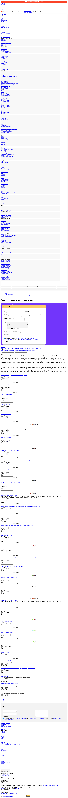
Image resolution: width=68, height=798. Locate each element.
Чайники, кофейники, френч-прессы (9, 129)
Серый (53, 355)
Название (12, 348)
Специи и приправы (5, 224)
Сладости (3, 222)
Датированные (4, 49)
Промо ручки (4, 57)
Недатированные (4, 47)
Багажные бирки (4, 150)
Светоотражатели (4, 145)
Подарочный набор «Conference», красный (10, 482)
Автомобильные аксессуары (7, 158)
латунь (5, 368)
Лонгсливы (3, 167)
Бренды (2, 735)
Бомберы (3, 174)
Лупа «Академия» (5, 652)
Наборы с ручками (5, 68)
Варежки (3, 188)
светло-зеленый (51, 357)
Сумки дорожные (4, 104)
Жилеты (2, 176)
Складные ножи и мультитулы (7, 154)
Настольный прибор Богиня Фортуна (9, 692)
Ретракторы (3, 144)
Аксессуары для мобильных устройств (9, 83)
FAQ (2, 738)
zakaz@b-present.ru (28, 12)
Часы (2, 197)
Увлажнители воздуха (5, 86)
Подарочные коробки (5, 227)
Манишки (3, 185)
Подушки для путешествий (7, 149)
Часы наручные (4, 244)
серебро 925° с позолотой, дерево (14, 371)
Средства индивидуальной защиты (8, 235)
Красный (9, 355)
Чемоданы (3, 108)
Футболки (3, 161)
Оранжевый (19, 355)
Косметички (3, 234)
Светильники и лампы (6, 201)
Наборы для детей (5, 271)
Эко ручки (3, 58)
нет (61, 371)
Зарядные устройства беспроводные (9, 76)
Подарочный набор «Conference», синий (10, 450)
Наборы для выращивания (6, 280)
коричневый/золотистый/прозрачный (13, 363)
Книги (2, 247)
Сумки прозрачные (5, 105)
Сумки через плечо (5, 101)
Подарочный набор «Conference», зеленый (10, 589)
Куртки (2, 173)
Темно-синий (48, 355)
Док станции (3, 78)
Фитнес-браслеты (4, 81)
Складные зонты (4, 206)
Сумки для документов (6, 100)
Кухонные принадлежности (7, 131)
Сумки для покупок (5, 94)
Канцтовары (3, 213)
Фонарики (3, 148)
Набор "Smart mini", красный (7, 644)
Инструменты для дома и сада (7, 200)
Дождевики (3, 181)
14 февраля (3, 44)
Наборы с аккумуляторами (7, 272)
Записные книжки (5, 51)
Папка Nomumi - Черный (6, 404)
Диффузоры (3, 203)
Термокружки (4, 118)
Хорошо (27, 795)
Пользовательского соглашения (21, 338)
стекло (3, 370)
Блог (2, 5)
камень (43, 371)
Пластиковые (4, 55)
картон (32, 368)
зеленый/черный (26, 357)
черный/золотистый (17, 357)
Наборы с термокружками (6, 262)
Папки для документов (6, 215)
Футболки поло (4, 162)
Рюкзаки (2, 92)
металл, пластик (31, 367)
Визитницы (3, 240)
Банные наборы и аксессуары (7, 153)
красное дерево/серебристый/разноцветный (33, 363)
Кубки (2, 256)
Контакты (3, 9)
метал (28, 371)
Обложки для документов (6, 236)
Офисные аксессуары (5, 212)
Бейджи (2, 143)
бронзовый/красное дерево (21, 358)
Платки (2, 186)
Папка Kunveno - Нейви (6, 437)
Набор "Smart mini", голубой (7, 621)
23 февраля (3, 45)
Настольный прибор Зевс (6, 676)
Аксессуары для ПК (5, 82)
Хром (5, 371)
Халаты (2, 178)
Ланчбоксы (3, 125)
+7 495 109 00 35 (27, 11)
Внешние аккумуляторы (6, 71)
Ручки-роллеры (4, 63)
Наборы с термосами (5, 264)
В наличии (3, 347)
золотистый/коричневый (44, 358)
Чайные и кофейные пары (6, 126)
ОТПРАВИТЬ (6, 334)
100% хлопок (43, 368)
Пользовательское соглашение (7, 743)
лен (24, 371)
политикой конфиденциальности (50, 785)
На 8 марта (3, 39)
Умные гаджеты (4, 87)
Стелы (2, 255)
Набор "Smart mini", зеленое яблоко (8, 548)
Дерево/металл (26, 368)
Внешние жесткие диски (6, 77)
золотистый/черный (32, 358)
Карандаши (3, 64)
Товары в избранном (13, 793)
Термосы (3, 117)
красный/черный (39, 355)
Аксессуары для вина (5, 133)
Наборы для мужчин (5, 260)
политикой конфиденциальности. (8, 796)
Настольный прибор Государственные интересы (11, 660)
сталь (64, 370)
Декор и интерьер (4, 198)
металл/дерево (9, 370)
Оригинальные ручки (5, 65)
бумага (15, 370)
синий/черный (31, 355)
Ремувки (2, 137)
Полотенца (3, 199)
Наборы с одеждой (5, 268)
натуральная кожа (49, 367)
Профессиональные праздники (8, 41)
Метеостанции (4, 80)
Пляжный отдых (4, 157)
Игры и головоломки (5, 155)
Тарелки (2, 123)
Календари (3, 217)
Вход (2, 793)
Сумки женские (4, 110)
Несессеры (3, 107)
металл (8, 367)
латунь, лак (19, 368)
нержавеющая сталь (62, 368)
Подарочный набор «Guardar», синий (9, 600)
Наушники (3, 75)
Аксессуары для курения (6, 242)
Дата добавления (36, 348)
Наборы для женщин (5, 261)
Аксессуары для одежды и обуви (8, 192)
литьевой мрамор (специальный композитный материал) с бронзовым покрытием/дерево (41, 370)
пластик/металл (22, 367)
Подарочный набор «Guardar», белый (9, 495)
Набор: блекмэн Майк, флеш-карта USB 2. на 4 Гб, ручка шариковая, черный (18, 525)
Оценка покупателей (28, 348)
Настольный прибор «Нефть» (7, 535)
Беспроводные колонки (6, 74)
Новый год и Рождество (6, 43)
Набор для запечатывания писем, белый (10, 610)
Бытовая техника (4, 88)
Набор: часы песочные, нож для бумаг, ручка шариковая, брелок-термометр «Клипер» (20, 557)
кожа (17, 367)
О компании (3, 3)
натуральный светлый (49, 363)
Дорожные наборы (5, 277)
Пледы (2, 196)
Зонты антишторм (5, 209)
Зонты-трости (4, 207)
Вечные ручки (4, 61)
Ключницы (3, 241)
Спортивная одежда (5, 179)
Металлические (4, 56)
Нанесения (3, 732)
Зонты (62, 288)
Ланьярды (3, 142)
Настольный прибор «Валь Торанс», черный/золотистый (13, 566)
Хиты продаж (20, 348)
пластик (4, 367)
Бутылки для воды (5, 119)
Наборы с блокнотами (6, 266)
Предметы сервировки (6, 130)
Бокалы (2, 124)
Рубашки (3, 170)
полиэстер (63, 367)
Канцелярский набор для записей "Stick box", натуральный (14, 375)
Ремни (2, 191)
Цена (16, 348)
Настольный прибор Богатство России (9, 683)
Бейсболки (3, 168)
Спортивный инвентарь (6, 252)
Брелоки (2, 136)
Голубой (58, 355)
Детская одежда (4, 180)
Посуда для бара (4, 127)
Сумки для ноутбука (5, 106)
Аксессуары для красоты (6, 243)
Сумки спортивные (5, 111)
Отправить (6, 716)
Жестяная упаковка (5, 230)
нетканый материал (51, 368)
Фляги (2, 120)
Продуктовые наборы (5, 223)
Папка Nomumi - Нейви (6, 469)
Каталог (5, 293)
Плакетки (3, 258)
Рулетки (2, 141)
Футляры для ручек (5, 69)
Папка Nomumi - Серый (6, 384)
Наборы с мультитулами (6, 279)
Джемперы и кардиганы (6, 182)
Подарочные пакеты (5, 228)
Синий (24, 355)
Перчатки (3, 187)
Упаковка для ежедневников (7, 52)
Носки (2, 190)
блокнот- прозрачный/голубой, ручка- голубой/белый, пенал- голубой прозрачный (33, 359)
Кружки (2, 115)
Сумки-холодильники (5, 112)
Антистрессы (4, 138)
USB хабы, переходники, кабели (8, 84)
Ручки (28, 286)
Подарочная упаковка (5, 231)
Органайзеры (4, 96)
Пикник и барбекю (5, 151)
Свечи (2, 204)
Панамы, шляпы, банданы (6, 169)
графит (9, 357)
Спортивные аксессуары (6, 250)
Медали (2, 254)
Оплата (2, 6)
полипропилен (12, 368)
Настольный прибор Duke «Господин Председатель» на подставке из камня (18, 668)
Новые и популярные (5, 348)
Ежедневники (6, 286)
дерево (12, 367)
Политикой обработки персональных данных (29, 339)
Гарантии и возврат (5, 739)
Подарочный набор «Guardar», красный (10, 426)
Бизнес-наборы (4, 270)
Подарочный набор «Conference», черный (10, 577)
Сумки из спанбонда (5, 95)
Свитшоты (3, 166)
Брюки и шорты (4, 172)
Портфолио (3, 4)
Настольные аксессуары (6, 216)
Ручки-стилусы (4, 62)
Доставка (3, 8)
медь (32, 371)
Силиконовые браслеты (6, 139)
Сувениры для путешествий (7, 156)
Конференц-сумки (5, 98)
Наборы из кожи (4, 273)
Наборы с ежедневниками (6, 265)
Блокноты (3, 50)
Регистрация (5, 793)
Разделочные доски (5, 132)
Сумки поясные (4, 102)
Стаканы (3, 121)
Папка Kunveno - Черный (6, 394)
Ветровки (3, 175)
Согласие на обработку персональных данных (11, 744)
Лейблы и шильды (5, 193)
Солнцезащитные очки (6, 246)
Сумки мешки (4, 93)
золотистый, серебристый (57, 358)
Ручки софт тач (4, 59)
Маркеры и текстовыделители (7, 66)
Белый (13, 355)
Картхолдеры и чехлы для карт (7, 237)
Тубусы (2, 229)
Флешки (2, 72)
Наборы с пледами (5, 267)
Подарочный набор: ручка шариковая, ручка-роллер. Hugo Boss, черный (17, 460)
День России (3, 40)
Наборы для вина (4, 274)
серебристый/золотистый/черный (39, 357)
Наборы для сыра (4, 276)
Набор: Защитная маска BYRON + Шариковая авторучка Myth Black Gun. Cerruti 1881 (20, 506)
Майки (2, 163)
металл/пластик (39, 367)
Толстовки (3, 164)
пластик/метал (37, 371)
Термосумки (3, 113)
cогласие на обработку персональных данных (37, 718)
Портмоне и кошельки (6, 239)
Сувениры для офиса (8, 294)
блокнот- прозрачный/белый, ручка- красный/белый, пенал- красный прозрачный (25, 362)
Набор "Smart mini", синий (7, 632)
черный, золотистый (61, 357)
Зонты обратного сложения (7, 210)
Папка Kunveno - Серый (6, 414)
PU (19, 370)
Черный (3, 355)
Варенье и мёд (4, 221)
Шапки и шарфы (4, 184)
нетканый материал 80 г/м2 (52, 371)
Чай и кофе (3, 219)
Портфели (3, 99)
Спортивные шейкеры (6, 249)
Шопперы (3, 90)
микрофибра (57, 367)
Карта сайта (3, 742)
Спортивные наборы (5, 278)
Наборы (17, 289)
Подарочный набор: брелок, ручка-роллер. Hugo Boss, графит (14, 515)
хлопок (37, 368)
